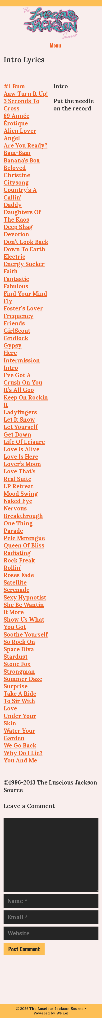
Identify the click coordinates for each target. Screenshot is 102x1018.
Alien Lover (20, 130)
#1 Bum (14, 86)
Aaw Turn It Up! (26, 93)
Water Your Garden (19, 734)
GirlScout (17, 330)
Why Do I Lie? (23, 753)
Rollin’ (12, 567)
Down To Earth (24, 249)
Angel (12, 138)
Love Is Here (21, 456)
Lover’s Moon (22, 464)
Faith (11, 271)
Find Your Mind (25, 293)
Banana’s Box (22, 160)
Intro (11, 367)
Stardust (16, 656)
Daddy (13, 205)
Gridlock (16, 338)
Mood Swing (21, 493)
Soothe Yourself (26, 634)
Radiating (17, 553)
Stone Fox (17, 664)
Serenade (16, 590)
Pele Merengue (24, 538)
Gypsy (13, 345)
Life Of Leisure (24, 442)
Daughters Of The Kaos (22, 216)
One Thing (18, 523)
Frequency (18, 316)
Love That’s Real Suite (20, 475)
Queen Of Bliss (24, 545)
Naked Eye (18, 501)
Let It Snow (19, 419)
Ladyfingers (20, 412)
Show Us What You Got (24, 623)
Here (10, 353)
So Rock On (19, 642)
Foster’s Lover (23, 308)
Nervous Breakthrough (23, 512)
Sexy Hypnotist (25, 597)
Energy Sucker (24, 264)
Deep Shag (18, 227)
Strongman (19, 671)
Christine (17, 175)
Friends (14, 323)
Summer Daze (23, 679)
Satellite (15, 582)
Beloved (15, 167)
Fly (8, 301)
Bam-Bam (17, 153)
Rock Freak (19, 560)
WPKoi (62, 1013)
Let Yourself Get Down (21, 430)
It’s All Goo (19, 390)
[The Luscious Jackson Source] (51, 22)
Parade (13, 530)
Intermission (22, 360)
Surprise (16, 686)
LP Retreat (18, 486)
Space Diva (19, 649)
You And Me (20, 760)
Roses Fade (19, 575)
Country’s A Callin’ (20, 193)
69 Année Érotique (16, 119)
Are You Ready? (25, 145)
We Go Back (20, 745)
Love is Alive (21, 449)
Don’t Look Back (26, 242)
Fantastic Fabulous (16, 282)
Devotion (16, 234)
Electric (14, 256)
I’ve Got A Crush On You (23, 378)
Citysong (16, 182)
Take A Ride (20, 693)
